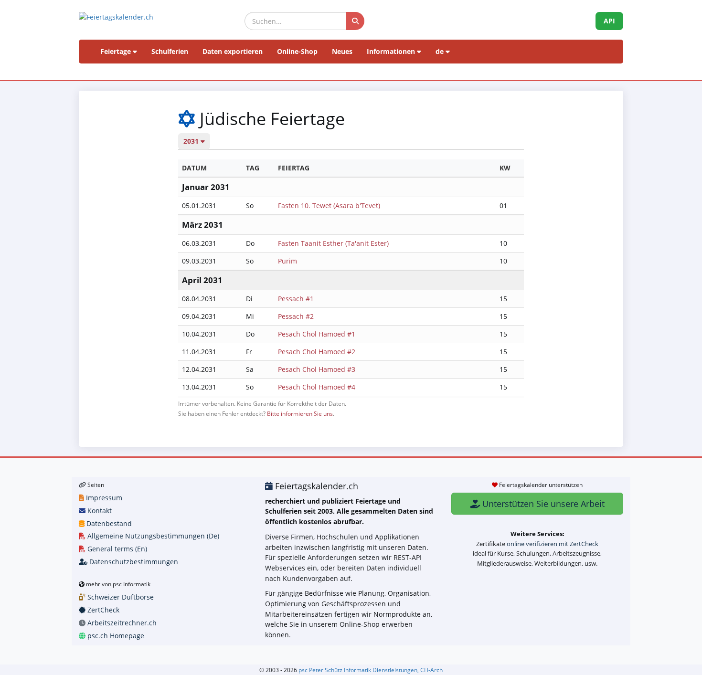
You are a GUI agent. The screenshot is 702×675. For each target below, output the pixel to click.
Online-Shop (297, 51)
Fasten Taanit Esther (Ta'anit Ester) (333, 243)
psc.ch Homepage (114, 635)
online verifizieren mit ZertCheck (552, 543)
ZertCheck (102, 609)
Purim (287, 260)
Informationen (392, 51)
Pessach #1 (296, 298)
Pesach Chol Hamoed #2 (316, 351)
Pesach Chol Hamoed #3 (316, 369)
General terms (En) (116, 548)
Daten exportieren (232, 51)
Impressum (103, 497)
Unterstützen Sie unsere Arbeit (542, 503)
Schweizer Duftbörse (119, 596)
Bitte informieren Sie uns (300, 413)
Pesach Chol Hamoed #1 (316, 333)
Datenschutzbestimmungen (132, 561)
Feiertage (116, 51)
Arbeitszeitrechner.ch (121, 622)
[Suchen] (355, 21)
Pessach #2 (296, 316)
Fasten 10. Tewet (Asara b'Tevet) (329, 205)
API (609, 20)
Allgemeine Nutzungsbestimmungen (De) (152, 535)
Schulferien (169, 51)
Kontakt (98, 510)
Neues (342, 51)
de (441, 51)
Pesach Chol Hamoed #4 (316, 386)
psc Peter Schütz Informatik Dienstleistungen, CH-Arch (370, 670)
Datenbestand (108, 523)
